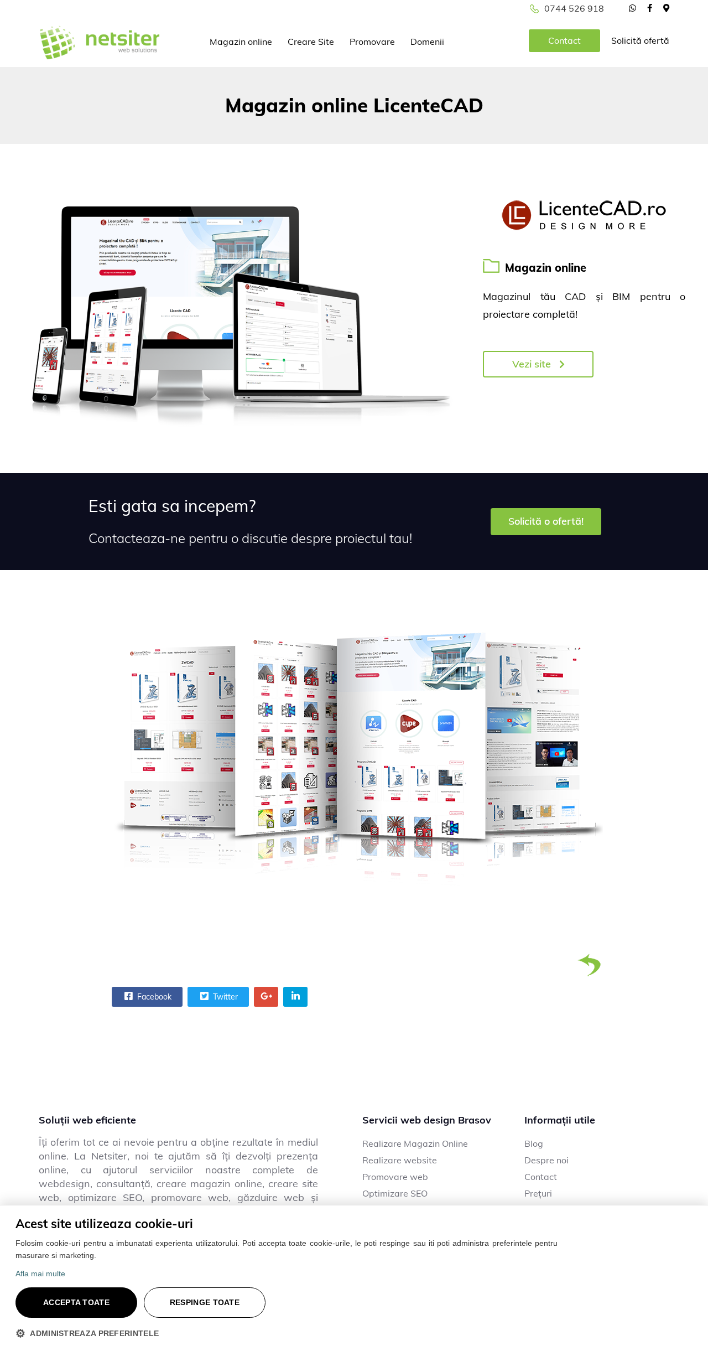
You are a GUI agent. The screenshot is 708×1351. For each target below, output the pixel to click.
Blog (533, 1143)
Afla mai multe (40, 1273)
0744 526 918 (574, 8)
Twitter (224, 997)
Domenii (427, 41)
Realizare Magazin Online (415, 1143)
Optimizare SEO (395, 1193)
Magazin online (241, 41)
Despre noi (546, 1160)
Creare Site (311, 41)
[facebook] (649, 7)
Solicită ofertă (640, 40)
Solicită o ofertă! (546, 521)
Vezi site (533, 364)
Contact (564, 40)
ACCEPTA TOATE (76, 1302)
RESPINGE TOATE (205, 1302)
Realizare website (399, 1160)
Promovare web (395, 1176)
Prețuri (538, 1193)
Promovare (372, 41)
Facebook (153, 997)
